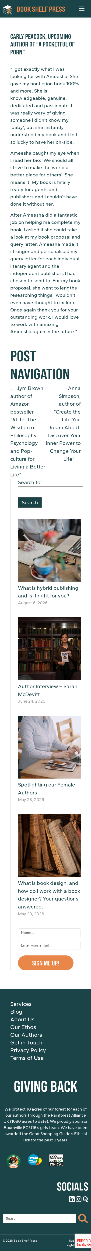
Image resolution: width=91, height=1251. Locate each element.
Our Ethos (23, 1027)
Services (21, 1004)
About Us (22, 1019)
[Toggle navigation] (81, 8)
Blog (16, 1011)
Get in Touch (26, 1042)
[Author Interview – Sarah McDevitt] (49, 648)
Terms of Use (27, 1058)
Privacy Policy (28, 1050)
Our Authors (26, 1035)
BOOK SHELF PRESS (41, 8)
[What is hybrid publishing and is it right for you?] (49, 550)
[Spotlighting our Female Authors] (49, 747)
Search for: (31, 482)
